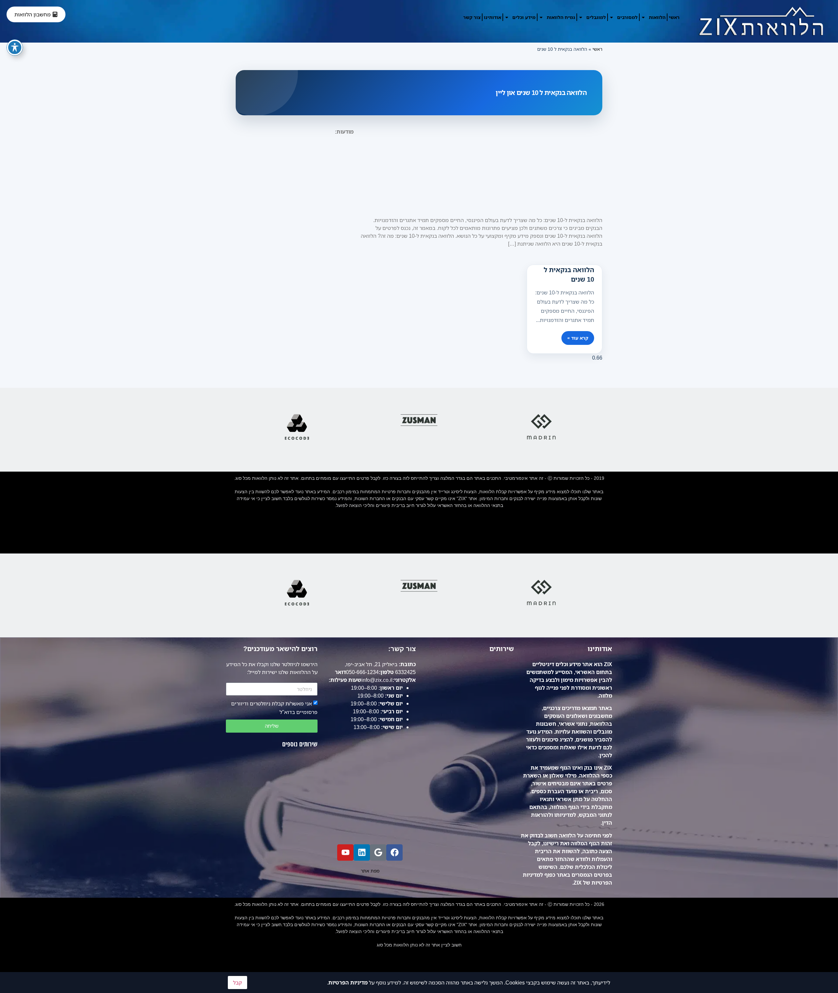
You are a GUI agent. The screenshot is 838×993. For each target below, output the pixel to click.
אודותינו (492, 17)
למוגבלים (596, 17)
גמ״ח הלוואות (561, 17)
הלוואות (657, 17)
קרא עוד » (577, 338)
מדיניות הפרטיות (348, 982)
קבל (237, 982)
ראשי (674, 17)
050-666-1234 (362, 672)
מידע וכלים (524, 17)
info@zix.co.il (376, 680)
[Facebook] (394, 852)
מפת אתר (419, 546)
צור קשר (472, 17)
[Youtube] (345, 852)
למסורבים (627, 17)
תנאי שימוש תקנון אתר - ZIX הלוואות (419, 519)
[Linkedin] (362, 852)
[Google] (378, 852)
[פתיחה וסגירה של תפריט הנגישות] (15, 47)
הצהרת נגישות (419, 533)
